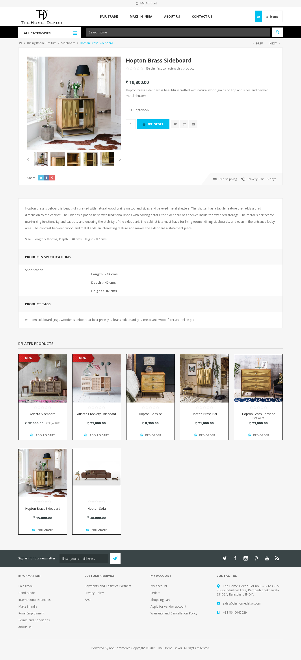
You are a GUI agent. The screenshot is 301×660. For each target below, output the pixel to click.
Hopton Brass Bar (204, 414)
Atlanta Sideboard (42, 414)
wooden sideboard (38, 320)
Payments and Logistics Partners (107, 586)
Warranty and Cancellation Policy (173, 613)
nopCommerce (119, 648)
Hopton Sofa (96, 508)
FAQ (87, 599)
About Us (25, 627)
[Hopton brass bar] (204, 378)
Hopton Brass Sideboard (42, 508)
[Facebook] (235, 558)
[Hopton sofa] (96, 473)
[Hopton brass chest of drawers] (258, 378)
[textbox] (178, 32)
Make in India (27, 606)
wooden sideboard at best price (83, 320)
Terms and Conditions (34, 620)
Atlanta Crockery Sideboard (96, 414)
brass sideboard (124, 320)
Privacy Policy (94, 593)
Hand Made (26, 593)
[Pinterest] (256, 558)
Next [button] (119, 159)
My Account (148, 3)
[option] (41, 159)
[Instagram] (245, 558)
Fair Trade (25, 586)
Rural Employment (31, 613)
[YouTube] (266, 558)
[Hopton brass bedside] (150, 378)
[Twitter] (224, 558)
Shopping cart (160, 599)
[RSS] (277, 558)
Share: (31, 178)
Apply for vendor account (168, 606)
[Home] (20, 42)
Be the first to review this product (170, 68)
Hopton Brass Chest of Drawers (258, 416)
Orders (155, 593)
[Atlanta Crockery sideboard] (96, 378)
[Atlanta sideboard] (43, 378)
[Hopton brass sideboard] (43, 473)
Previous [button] (29, 159)
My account (158, 586)
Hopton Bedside (150, 414)
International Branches (34, 599)
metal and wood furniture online (166, 320)
